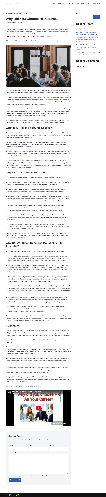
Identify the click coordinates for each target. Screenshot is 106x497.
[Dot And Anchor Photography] (14, 3)
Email (31, 445)
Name (11, 445)
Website (51, 445)
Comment (12, 453)
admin (9, 22)
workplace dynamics (47, 36)
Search (78, 13)
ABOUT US (60, 3)
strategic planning (25, 146)
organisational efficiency (53, 99)
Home (7, 13)
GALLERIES (70, 3)
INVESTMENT (80, 3)
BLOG (89, 3)
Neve (7, 495)
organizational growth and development (51, 198)
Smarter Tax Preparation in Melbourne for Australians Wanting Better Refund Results (88, 40)
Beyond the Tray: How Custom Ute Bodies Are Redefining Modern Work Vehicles (87, 47)
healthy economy (46, 335)
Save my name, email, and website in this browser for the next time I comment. (33, 476)
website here (37, 386)
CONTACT (96, 3)
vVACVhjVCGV (80, 29)
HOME (53, 3)
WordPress (20, 495)
